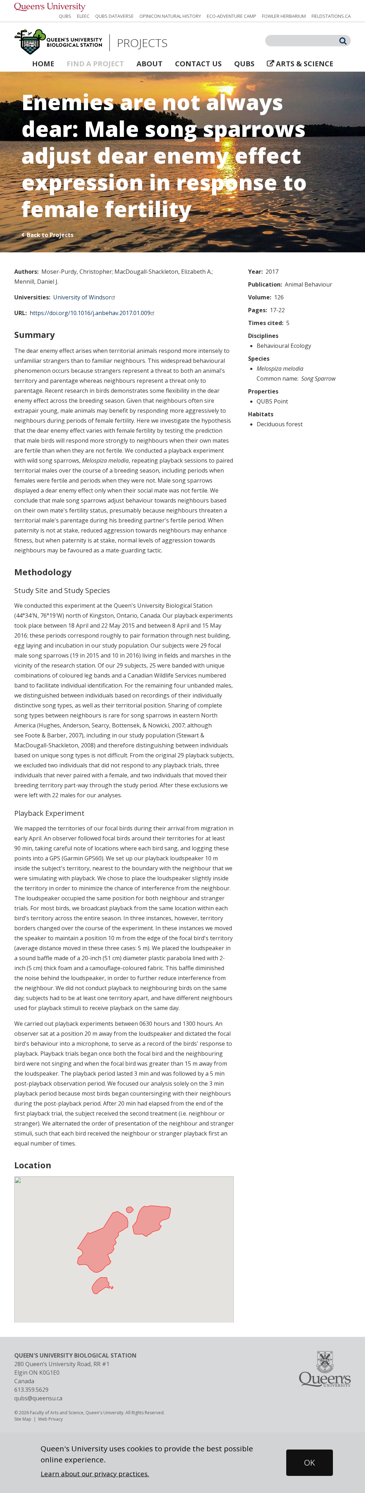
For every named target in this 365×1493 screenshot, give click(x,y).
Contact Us (198, 63)
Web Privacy (50, 1419)
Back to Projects (50, 235)
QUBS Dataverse (114, 16)
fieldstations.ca (331, 16)
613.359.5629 (31, 1390)
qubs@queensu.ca (38, 1398)
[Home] (58, 42)
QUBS (65, 16)
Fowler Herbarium (284, 16)
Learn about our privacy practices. (95, 1473)
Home (43, 63)
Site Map (22, 1419)
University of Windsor (82, 297)
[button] (309, 1462)
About (150, 63)
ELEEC (83, 16)
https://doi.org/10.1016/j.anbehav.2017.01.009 (90, 313)
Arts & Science (304, 63)
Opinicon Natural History (170, 16)
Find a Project (95, 63)
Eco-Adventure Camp (231, 16)
